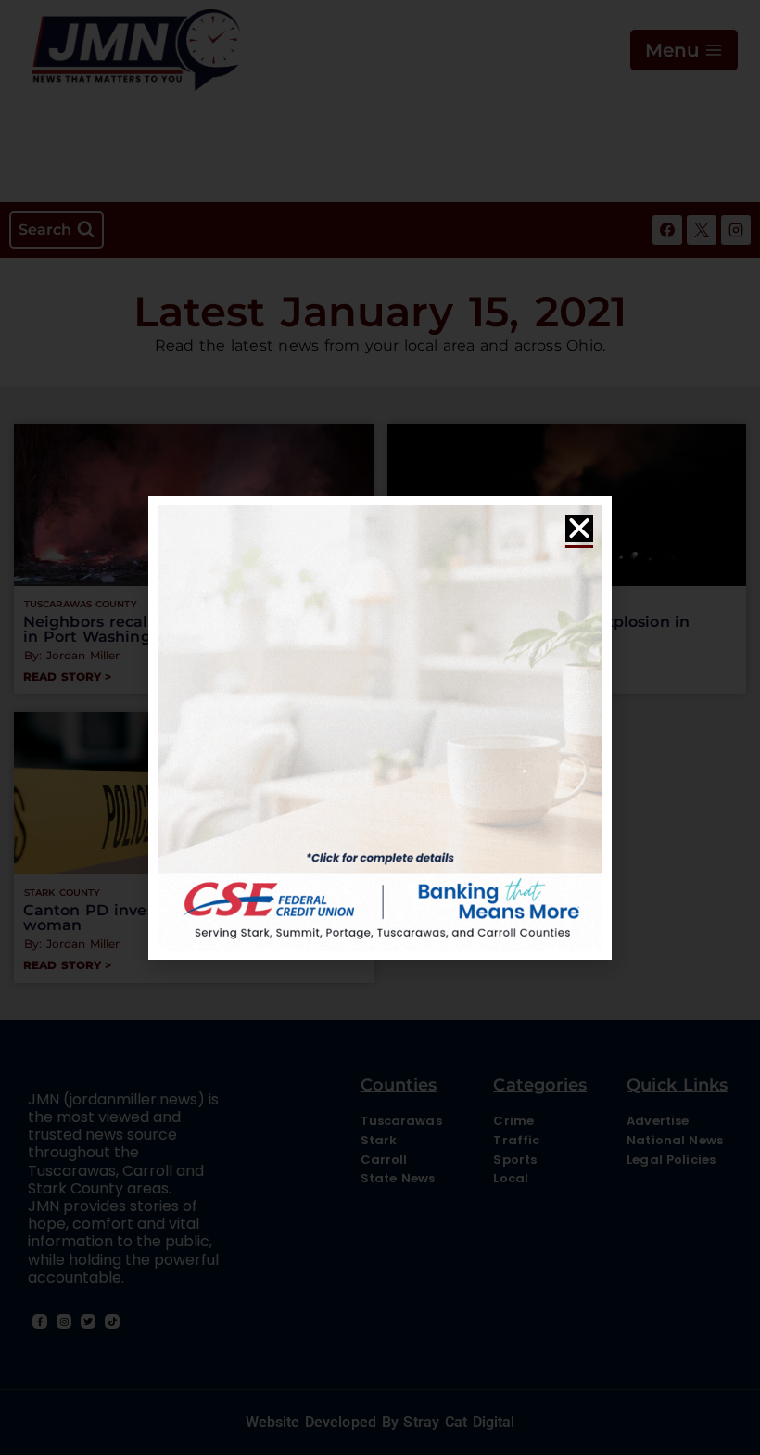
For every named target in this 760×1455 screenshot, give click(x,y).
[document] (380, 727)
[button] (579, 528)
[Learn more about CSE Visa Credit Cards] (380, 728)
